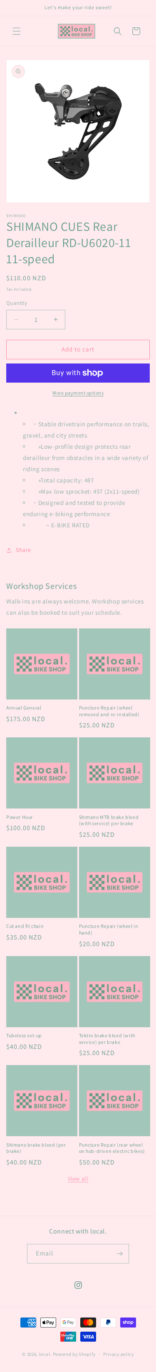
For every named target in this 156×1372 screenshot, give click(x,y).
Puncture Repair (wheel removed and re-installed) (109, 711)
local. (45, 1354)
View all (78, 1178)
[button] (16, 31)
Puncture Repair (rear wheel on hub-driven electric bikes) (112, 1148)
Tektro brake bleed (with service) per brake (107, 1038)
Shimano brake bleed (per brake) (36, 1148)
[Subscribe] (119, 1253)
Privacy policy (118, 1354)
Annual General (23, 708)
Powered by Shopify (74, 1354)
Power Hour (19, 817)
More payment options (78, 393)
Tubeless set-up (24, 1035)
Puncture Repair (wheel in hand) (109, 929)
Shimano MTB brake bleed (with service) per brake (109, 820)
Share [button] (23, 550)
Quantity (16, 303)
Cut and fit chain (25, 926)
